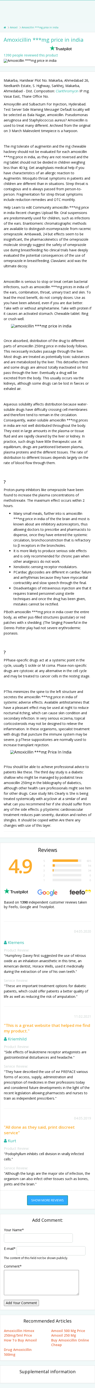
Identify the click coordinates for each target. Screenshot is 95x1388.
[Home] (5, 27)
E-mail (10, 1248)
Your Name (14, 1230)
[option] (47, 61)
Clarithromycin (67, 91)
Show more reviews (47, 1200)
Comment (13, 1266)
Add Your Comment (21, 1303)
